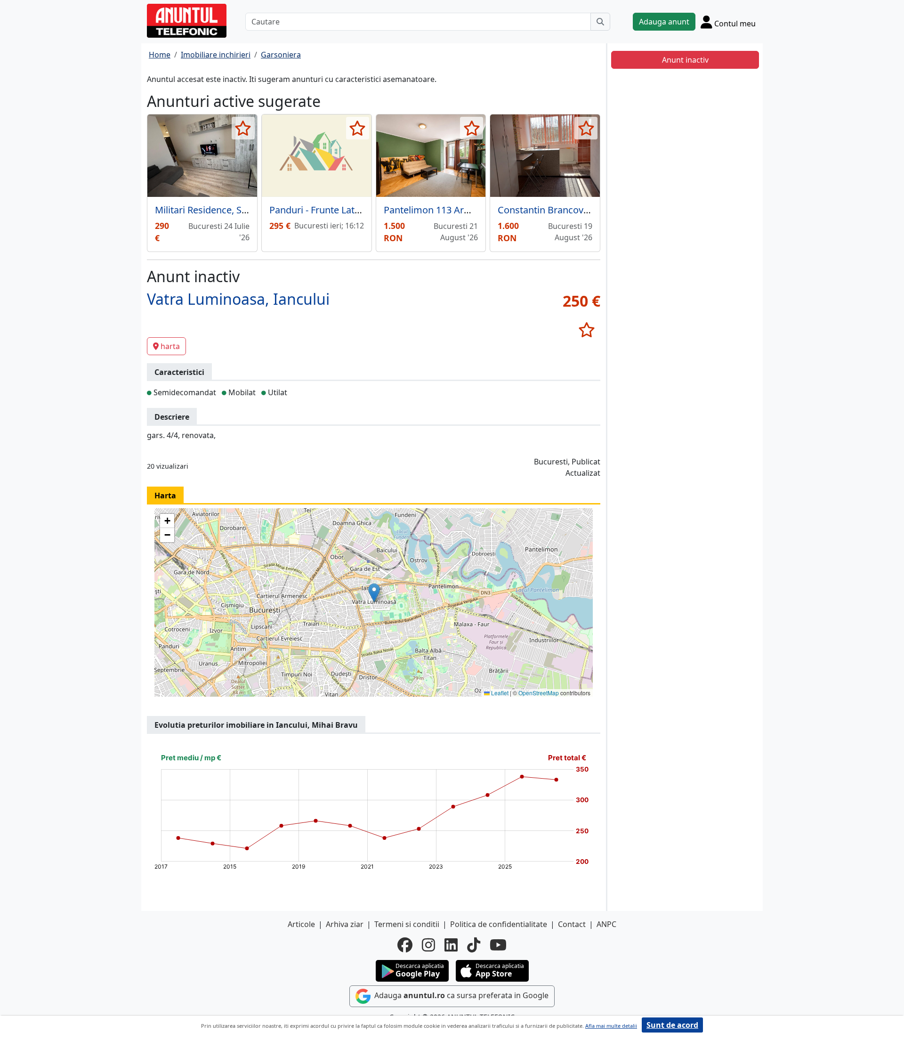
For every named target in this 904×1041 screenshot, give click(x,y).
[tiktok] (473, 945)
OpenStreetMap (538, 693)
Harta (165, 495)
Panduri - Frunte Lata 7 (318, 209)
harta (170, 346)
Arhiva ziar (344, 924)
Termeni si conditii (406, 924)
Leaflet (499, 693)
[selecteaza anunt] (243, 128)
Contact (572, 924)
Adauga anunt (664, 21)
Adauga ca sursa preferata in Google (460, 996)
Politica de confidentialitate (498, 924)
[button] (374, 592)
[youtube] (498, 945)
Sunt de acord (672, 1025)
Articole (301, 924)
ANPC (606, 924)
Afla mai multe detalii (611, 1025)
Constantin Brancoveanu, (552, 209)
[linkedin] (451, 945)
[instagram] (428, 945)
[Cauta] (600, 22)
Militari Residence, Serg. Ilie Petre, (228, 209)
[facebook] (404, 945)
